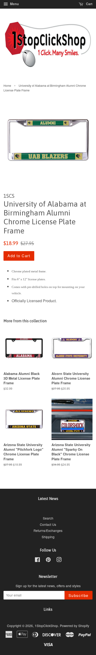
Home (7, 85)
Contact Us (48, 524)
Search (48, 518)
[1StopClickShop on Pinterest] (48, 560)
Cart (89, 3)
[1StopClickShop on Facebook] (37, 560)
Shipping (48, 536)
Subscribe (79, 595)
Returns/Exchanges (48, 530)
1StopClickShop (46, 625)
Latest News (48, 498)
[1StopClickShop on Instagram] (59, 560)
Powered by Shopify (74, 625)
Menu (14, 3)
